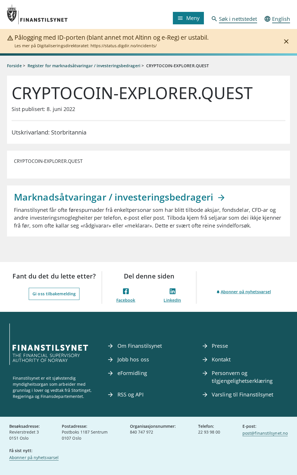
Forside (14, 65)
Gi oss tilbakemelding (54, 293)
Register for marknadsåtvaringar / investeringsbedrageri (84, 65)
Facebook (125, 300)
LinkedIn (172, 300)
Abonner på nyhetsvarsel (246, 291)
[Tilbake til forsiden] (42, 14)
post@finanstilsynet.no (265, 433)
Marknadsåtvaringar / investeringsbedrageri (114, 197)
